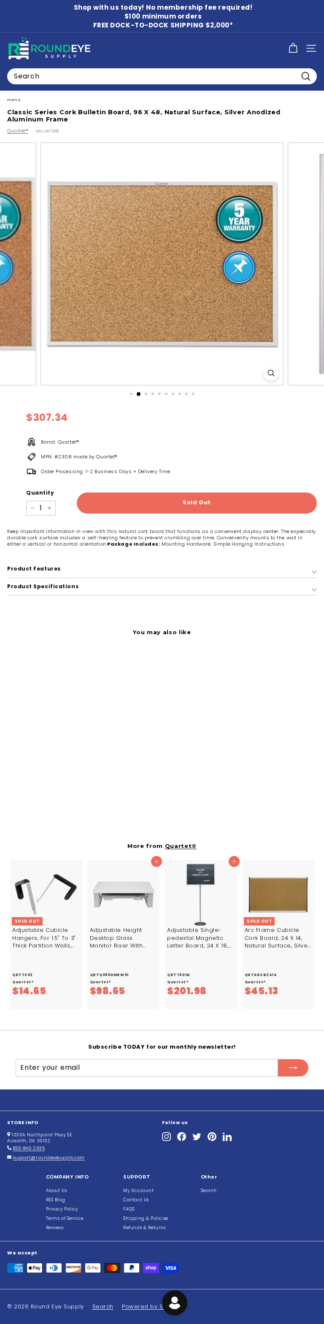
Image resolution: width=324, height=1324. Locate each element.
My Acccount (138, 1190)
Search (209, 1190)
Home (14, 99)
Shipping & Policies (145, 1218)
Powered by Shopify (151, 1306)
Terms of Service (65, 1218)
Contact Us (136, 1200)
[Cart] (293, 48)
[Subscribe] (293, 1067)
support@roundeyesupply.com (49, 1157)
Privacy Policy (62, 1209)
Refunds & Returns (144, 1227)
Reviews (55, 1227)
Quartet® (17, 130)
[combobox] (162, 76)
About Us (56, 1190)
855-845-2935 (29, 1148)
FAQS (128, 1209)
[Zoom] (271, 373)
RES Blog (55, 1200)
